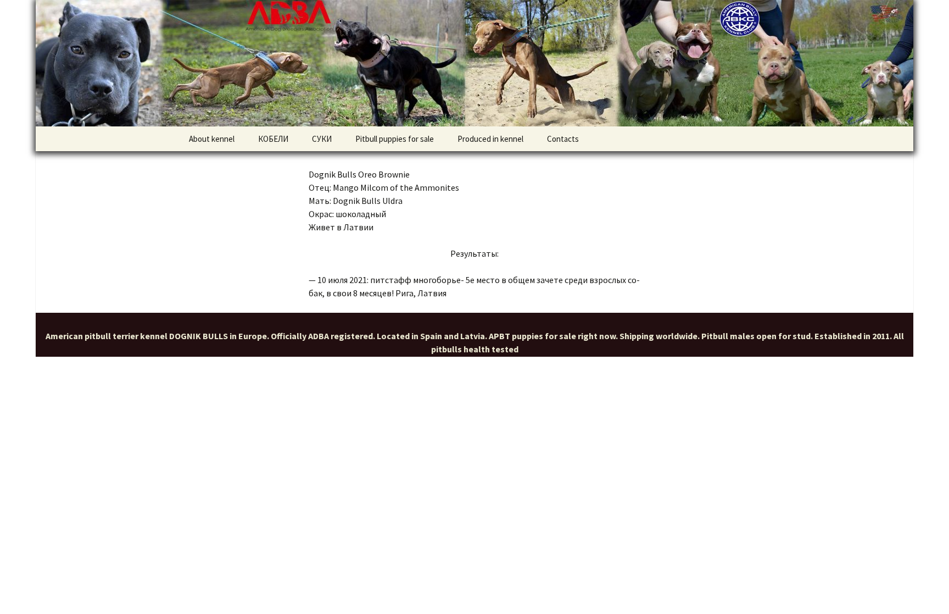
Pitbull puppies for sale (394, 139)
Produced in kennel (490, 139)
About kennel (212, 139)
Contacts (563, 139)
